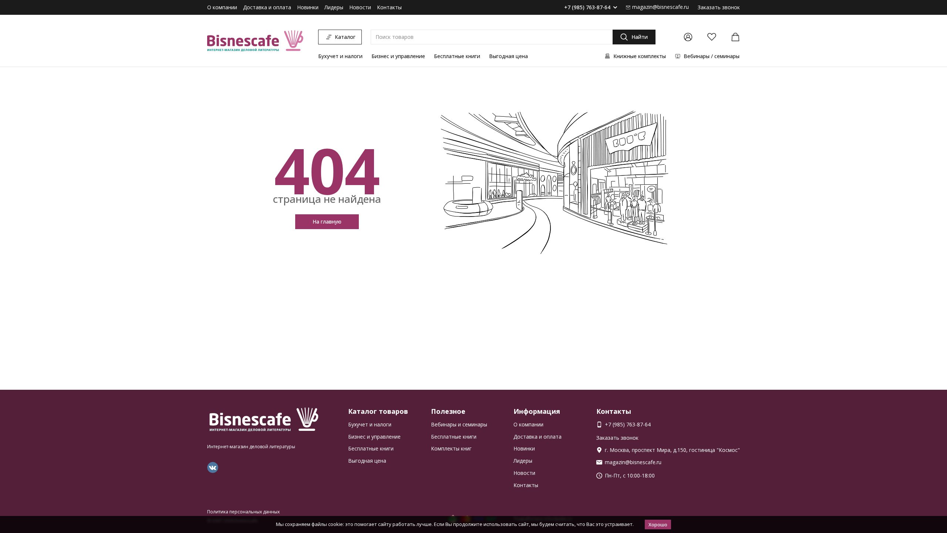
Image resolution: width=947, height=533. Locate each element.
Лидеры (333, 7)
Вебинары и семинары (459, 424)
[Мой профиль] (688, 37)
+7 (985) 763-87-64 (587, 7)
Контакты (389, 7)
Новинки (308, 7)
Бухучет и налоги (340, 56)
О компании (222, 7)
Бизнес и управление (398, 56)
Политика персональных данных (243, 512)
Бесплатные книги (457, 56)
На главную (327, 221)
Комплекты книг (451, 448)
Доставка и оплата (267, 7)
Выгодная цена (508, 56)
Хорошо (657, 524)
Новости (360, 7)
